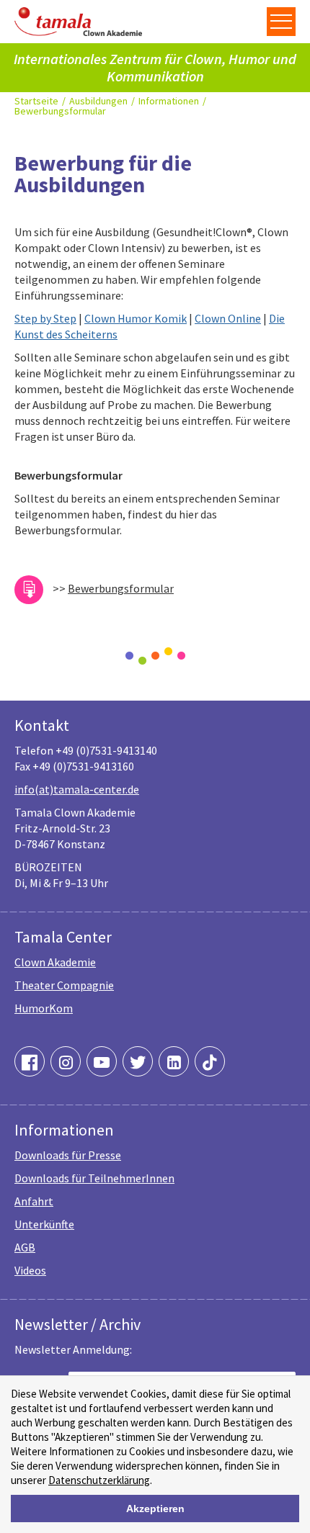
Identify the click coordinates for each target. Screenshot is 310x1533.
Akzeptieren (155, 1508)
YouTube (102, 1061)
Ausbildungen (98, 100)
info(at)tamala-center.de (76, 789)
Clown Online (228, 318)
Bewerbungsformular (60, 110)
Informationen (168, 100)
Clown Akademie (55, 962)
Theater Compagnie (64, 985)
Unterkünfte (44, 1224)
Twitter (138, 1061)
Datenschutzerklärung (99, 1480)
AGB (24, 1247)
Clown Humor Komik (135, 318)
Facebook (29, 1061)
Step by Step (45, 318)
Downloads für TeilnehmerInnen (94, 1178)
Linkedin (174, 1061)
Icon (28, 589)
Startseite (36, 100)
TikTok (210, 1061)
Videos (30, 1270)
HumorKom (43, 1008)
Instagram (65, 1061)
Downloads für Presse (67, 1155)
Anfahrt (33, 1201)
